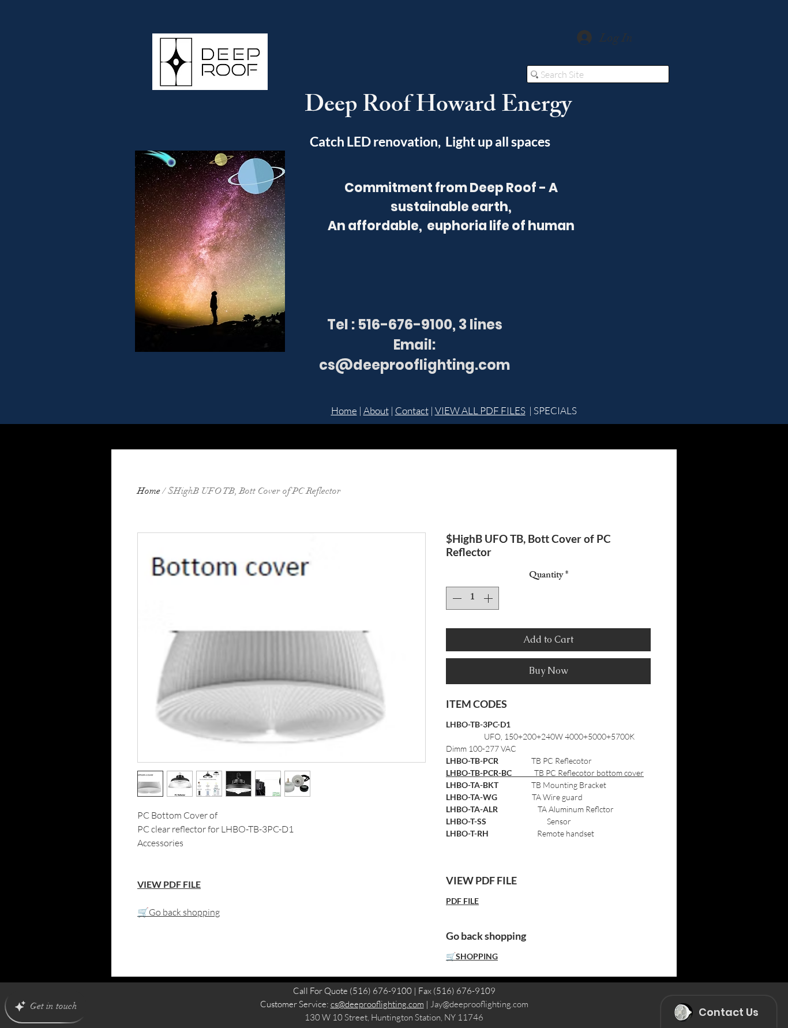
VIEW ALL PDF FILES (480, 410)
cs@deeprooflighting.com (377, 1004)
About (376, 410)
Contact (412, 410)
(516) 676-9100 (381, 990)
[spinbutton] (472, 598)
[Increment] (489, 598)
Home (344, 410)
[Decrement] (456, 598)
